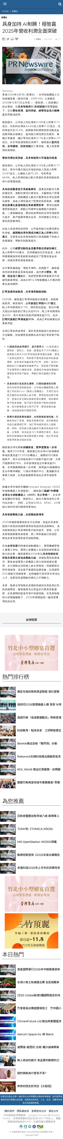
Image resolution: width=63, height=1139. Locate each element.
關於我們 (9, 1111)
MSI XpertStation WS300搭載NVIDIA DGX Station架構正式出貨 (39, 841)
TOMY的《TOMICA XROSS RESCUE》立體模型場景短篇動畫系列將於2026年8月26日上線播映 (38, 829)
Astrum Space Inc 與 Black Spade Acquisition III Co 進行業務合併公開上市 (39, 1034)
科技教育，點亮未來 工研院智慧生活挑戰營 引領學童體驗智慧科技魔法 (39, 730)
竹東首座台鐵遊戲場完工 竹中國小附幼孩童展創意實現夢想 (39, 1008)
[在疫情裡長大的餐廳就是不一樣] (31, 653)
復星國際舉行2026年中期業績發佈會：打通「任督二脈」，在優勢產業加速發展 (38, 969)
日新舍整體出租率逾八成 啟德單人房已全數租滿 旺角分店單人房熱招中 (38, 815)
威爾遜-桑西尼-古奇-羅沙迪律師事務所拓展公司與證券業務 (38, 1047)
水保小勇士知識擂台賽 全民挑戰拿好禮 (38, 982)
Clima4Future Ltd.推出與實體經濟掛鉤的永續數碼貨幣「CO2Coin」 (39, 1021)
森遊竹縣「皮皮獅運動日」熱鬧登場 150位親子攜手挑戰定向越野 (39, 717)
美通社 (15, 11)
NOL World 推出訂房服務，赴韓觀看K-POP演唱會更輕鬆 (39, 769)
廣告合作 (53, 1111)
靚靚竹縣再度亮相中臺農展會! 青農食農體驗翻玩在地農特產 (38, 782)
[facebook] (4, 39)
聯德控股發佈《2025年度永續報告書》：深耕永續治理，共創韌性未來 (38, 854)
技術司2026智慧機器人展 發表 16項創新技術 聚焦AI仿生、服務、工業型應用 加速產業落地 (39, 704)
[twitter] (8, 39)
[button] (59, 3)
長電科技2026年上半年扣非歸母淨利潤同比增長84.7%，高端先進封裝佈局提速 (39, 867)
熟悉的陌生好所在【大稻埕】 (35, 1086)
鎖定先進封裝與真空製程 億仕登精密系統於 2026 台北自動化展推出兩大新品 (39, 691)
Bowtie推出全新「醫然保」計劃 (37, 743)
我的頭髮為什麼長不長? (31, 1073)
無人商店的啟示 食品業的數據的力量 (38, 1060)
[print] (13, 39)
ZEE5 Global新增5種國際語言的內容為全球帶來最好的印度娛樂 (38, 995)
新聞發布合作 (38, 1111)
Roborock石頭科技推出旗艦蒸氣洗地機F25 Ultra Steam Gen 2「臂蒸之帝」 (39, 756)
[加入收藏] (17, 39)
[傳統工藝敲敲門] (31, 930)
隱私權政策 (23, 1111)
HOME (5, 11)
